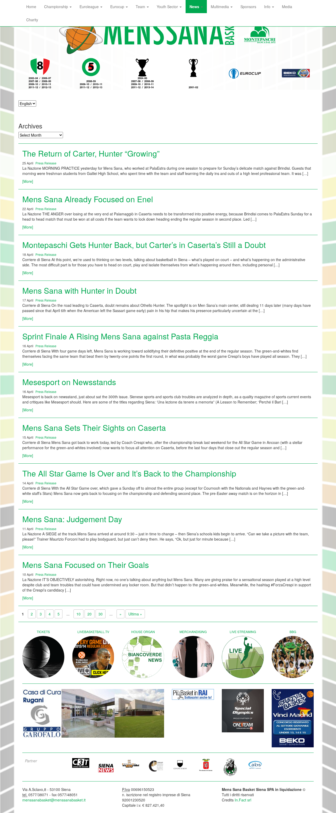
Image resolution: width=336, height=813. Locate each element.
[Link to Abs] (255, 764)
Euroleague (90, 6)
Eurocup (117, 6)
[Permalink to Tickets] (43, 657)
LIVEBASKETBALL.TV (93, 631)
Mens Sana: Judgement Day (72, 519)
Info (267, 6)
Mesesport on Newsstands (69, 381)
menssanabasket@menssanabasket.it (54, 799)
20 (89, 614)
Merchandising (193, 631)
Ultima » (135, 614)
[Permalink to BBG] (293, 657)
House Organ (143, 631)
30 (100, 614)
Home (31, 6)
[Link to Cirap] (155, 766)
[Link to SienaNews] (105, 766)
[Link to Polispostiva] (230, 767)
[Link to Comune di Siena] (180, 764)
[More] (27, 181)
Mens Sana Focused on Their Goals (85, 564)
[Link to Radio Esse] (130, 763)
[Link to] (93, 713)
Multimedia (220, 6)
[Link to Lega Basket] (296, 73)
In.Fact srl (243, 799)
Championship (56, 6)
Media (287, 6)
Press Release (45, 163)
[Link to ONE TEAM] (243, 710)
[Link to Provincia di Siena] (205, 764)
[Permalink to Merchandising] (193, 657)
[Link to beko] (293, 718)
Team (141, 6)
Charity (32, 19)
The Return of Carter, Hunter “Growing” (91, 153)
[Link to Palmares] (40, 73)
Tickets (43, 631)
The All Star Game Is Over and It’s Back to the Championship (129, 473)
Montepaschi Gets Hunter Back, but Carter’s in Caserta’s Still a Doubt (144, 244)
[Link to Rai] (193, 694)
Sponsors (248, 6)
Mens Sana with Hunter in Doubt (79, 290)
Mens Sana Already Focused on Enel (87, 199)
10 (78, 614)
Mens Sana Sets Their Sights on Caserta (94, 427)
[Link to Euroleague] (244, 73)
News (195, 6)
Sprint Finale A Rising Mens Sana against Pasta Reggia (120, 336)
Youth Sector (168, 6)
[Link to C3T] (80, 763)
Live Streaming (243, 631)
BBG (293, 631)
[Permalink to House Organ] (143, 657)
